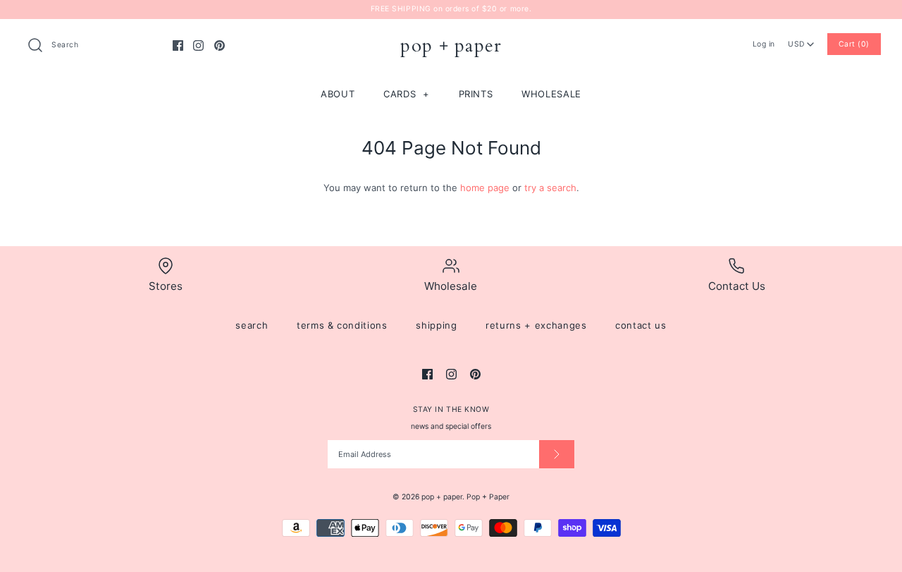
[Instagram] (198, 45)
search (251, 325)
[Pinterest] (219, 45)
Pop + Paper (488, 496)
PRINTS (476, 93)
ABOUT (337, 93)
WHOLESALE (551, 93)
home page (484, 187)
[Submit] (556, 454)
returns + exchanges (536, 325)
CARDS (406, 93)
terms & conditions (342, 325)
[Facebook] (178, 45)
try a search (550, 187)
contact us (641, 325)
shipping (436, 325)
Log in (764, 44)
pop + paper (441, 496)
